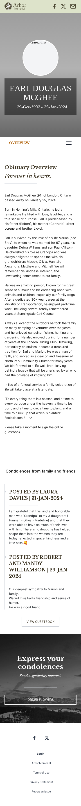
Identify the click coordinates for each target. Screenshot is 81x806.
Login (40, 753)
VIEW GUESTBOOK (40, 621)
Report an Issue (41, 791)
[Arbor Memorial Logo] (15, 6)
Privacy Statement (41, 782)
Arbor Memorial (41, 763)
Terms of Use (41, 772)
